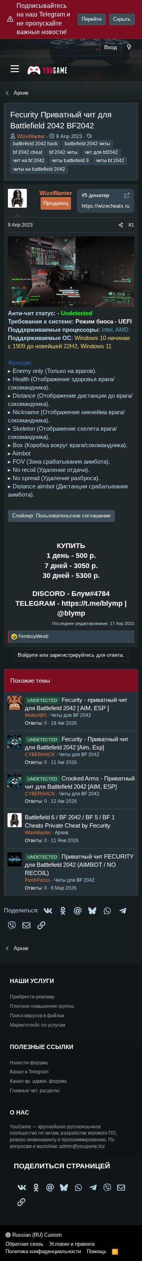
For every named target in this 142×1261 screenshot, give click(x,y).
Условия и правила (72, 1244)
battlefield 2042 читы (87, 143)
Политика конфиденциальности (43, 1251)
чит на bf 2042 (29, 160)
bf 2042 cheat (27, 152)
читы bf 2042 (110, 160)
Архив (61, 832)
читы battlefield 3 (70, 160)
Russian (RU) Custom (36, 1235)
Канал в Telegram (29, 1072)
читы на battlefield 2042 (39, 169)
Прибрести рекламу (32, 997)
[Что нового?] (128, 47)
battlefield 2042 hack (35, 143)
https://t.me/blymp (92, 603)
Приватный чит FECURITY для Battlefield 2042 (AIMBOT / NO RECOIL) (79, 864)
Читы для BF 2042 (70, 715)
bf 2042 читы (63, 152)
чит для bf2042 (101, 152)
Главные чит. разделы (35, 1090)
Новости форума (29, 1062)
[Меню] (15, 69)
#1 (131, 225)
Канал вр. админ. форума (38, 1081)
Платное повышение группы (42, 1006)
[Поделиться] (121, 225)
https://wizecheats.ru (105, 206)
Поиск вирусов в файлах (37, 1015)
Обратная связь (24, 1244)
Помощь (96, 1251)
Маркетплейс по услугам (37, 1025)
